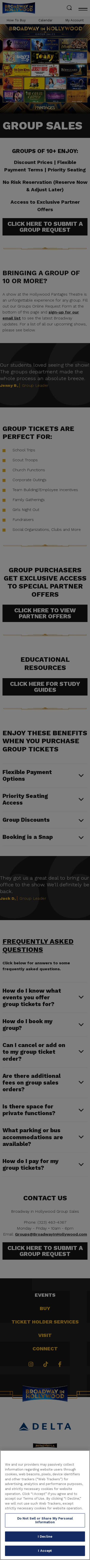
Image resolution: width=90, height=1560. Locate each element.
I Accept (45, 1551)
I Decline (45, 1536)
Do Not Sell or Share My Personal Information (45, 1520)
